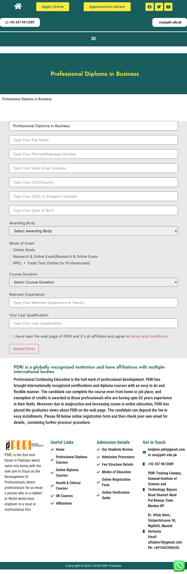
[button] (93, 38)
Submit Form (24, 348)
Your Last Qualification (28, 315)
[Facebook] (149, 7)
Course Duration (23, 274)
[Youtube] (168, 7)
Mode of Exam (21, 243)
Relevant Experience (26, 294)
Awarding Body (22, 223)
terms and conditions (149, 336)
